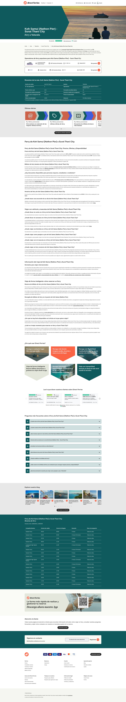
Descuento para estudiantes (30, 683)
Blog (85, 663)
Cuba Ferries (86, 677)
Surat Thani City (45, 46)
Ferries (85, 679)
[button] (63, 421)
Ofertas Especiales (28, 668)
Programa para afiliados (49, 677)
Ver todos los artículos (63, 510)
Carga (45, 664)
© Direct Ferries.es (28, 693)
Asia (31, 46)
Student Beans (38, 181)
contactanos (70, 695)
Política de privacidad (68, 679)
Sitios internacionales (29, 681)
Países (26, 663)
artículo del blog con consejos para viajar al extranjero (78, 275)
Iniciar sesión (66, 663)
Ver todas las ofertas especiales (63, 132)
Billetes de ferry (28, 670)
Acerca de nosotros (29, 677)
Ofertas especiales (49, 168)
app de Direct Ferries (78, 305)
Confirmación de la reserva (69, 666)
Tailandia (37, 46)
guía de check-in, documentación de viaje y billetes (46, 275)
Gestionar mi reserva (68, 664)
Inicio (26, 46)
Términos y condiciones (69, 681)
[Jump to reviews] (63, 41)
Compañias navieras (29, 664)
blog (94, 203)
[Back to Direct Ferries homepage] (31, 3)
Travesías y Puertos (29, 666)
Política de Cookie (67, 677)
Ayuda (85, 666)
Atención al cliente (87, 664)
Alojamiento (46, 663)
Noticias (26, 679)
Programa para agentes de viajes (51, 679)
